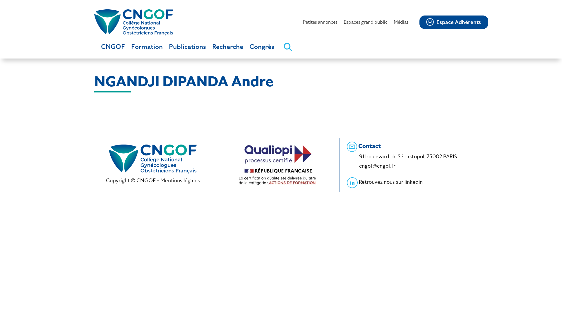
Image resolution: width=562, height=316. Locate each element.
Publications (187, 46)
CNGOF (113, 46)
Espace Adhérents (458, 22)
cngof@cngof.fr (377, 165)
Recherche (227, 46)
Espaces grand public (366, 22)
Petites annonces (320, 22)
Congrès (261, 46)
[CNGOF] (133, 22)
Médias (401, 22)
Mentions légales (180, 180)
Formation (147, 46)
